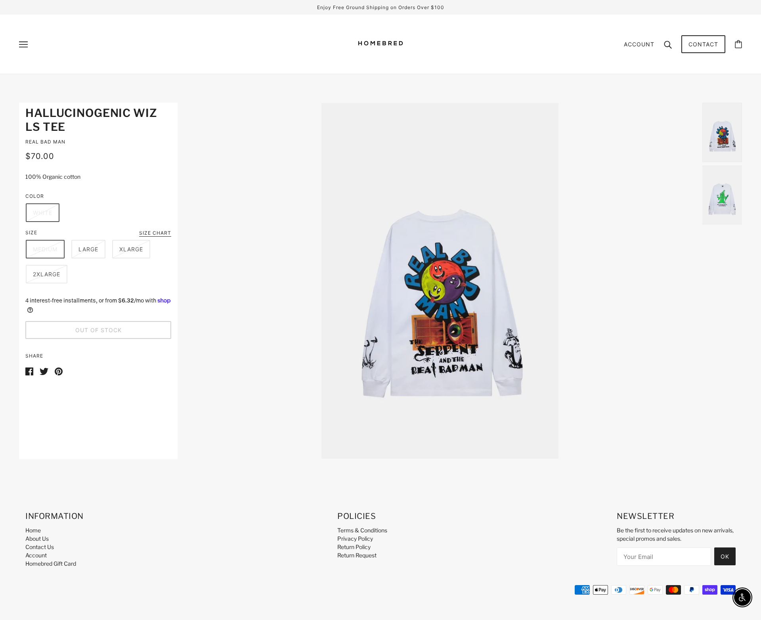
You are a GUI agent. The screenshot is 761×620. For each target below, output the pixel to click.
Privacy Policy (355, 538)
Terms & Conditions (362, 530)
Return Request (357, 555)
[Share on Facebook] (29, 370)
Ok (725, 556)
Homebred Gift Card (50, 563)
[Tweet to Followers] (44, 370)
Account (639, 44)
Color (34, 196)
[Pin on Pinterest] (59, 370)
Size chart (155, 233)
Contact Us (39, 546)
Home (33, 530)
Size (31, 232)
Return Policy (354, 546)
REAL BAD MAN (45, 142)
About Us (37, 538)
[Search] (668, 44)
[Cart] (738, 44)
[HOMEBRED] (380, 57)
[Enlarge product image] (439, 281)
